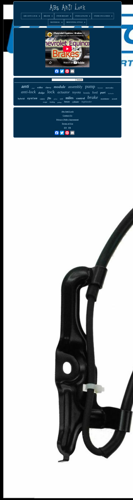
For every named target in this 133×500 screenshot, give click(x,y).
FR (69, 128)
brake (92, 97)
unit (61, 99)
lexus (67, 102)
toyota (76, 92)
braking (52, 102)
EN (65, 128)
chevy (48, 87)
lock (51, 91)
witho (40, 87)
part (102, 92)
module (59, 87)
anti (25, 86)
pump (90, 86)
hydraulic (111, 93)
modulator (105, 99)
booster (100, 88)
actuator (63, 92)
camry (42, 99)
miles (70, 98)
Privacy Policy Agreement (67, 120)
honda (86, 92)
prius (55, 99)
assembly (75, 87)
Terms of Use (67, 124)
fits (49, 98)
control (80, 98)
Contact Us (67, 116)
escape (45, 102)
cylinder (75, 102)
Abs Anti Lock (67, 112)
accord (114, 99)
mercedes (109, 88)
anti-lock (28, 92)
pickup (59, 102)
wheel (33, 88)
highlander (87, 102)
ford (95, 92)
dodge (41, 92)
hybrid (21, 98)
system (32, 98)
